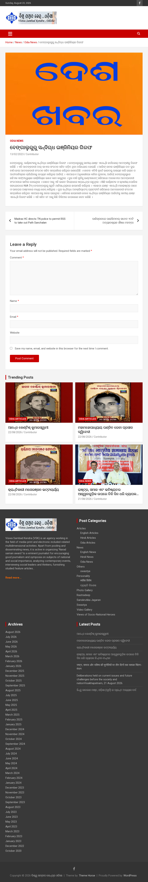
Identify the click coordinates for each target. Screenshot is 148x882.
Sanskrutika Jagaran (89, 600)
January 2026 (13, 666)
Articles (81, 528)
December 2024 (14, 729)
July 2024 (11, 753)
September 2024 (15, 743)
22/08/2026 (15, 432)
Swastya (82, 604)
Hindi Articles (88, 537)
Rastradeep (83, 595)
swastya (85, 571)
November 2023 (14, 792)
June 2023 (11, 816)
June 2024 (11, 758)
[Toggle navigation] (10, 34)
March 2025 (12, 714)
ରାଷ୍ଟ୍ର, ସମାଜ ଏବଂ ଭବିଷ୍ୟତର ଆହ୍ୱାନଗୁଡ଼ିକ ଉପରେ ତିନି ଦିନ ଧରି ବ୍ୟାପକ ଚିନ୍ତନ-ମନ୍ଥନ (107, 494)
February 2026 (13, 661)
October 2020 (13, 850)
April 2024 (11, 768)
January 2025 (13, 724)
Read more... (13, 578)
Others (81, 566)
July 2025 (11, 695)
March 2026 (12, 656)
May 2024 (11, 763)
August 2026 (12, 632)
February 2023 (13, 836)
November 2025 (14, 675)
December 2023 (14, 787)
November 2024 (14, 734)
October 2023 (13, 797)
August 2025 (12, 690)
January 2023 (13, 841)
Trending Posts (20, 377)
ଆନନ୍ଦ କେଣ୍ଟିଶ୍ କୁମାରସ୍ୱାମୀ (28, 427)
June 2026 (11, 641)
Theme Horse (87, 875)
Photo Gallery (85, 590)
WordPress (130, 875)
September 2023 (15, 802)
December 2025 (14, 671)
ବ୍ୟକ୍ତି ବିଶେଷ (88, 585)
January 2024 (13, 782)
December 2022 (14, 846)
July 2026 (11, 636)
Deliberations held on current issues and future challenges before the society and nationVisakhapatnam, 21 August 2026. (104, 679)
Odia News (16, 140)
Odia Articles (17, 419)
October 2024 (13, 739)
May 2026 (11, 646)
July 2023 (11, 812)
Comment (17, 257)
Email (14, 316)
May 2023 (11, 821)
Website (14, 332)
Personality (83, 576)
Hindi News (86, 557)
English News (88, 552)
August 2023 (12, 807)
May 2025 (11, 705)
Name (14, 301)
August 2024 (12, 748)
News (80, 547)
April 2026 (11, 651)
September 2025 (15, 685)
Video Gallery (84, 609)
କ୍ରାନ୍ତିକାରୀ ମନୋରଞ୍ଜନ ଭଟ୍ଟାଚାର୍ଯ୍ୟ (33, 490)
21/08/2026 (85, 498)
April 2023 (11, 826)
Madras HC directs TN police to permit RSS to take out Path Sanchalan (40, 220)
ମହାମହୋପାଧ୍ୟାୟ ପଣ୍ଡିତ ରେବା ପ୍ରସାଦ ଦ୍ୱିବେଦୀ (103, 640)
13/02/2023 (17, 154)
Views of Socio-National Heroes (96, 614)
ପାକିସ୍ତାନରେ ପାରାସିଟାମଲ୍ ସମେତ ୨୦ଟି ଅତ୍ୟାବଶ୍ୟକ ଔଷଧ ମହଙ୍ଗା (113, 220)
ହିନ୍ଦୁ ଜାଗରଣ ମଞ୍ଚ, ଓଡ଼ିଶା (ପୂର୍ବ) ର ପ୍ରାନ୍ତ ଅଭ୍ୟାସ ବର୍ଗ (106, 690)
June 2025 (11, 700)
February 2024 (13, 778)
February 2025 (13, 719)
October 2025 (13, 680)
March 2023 (12, 831)
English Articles (89, 533)
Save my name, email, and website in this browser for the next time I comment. (61, 348)
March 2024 (12, 773)
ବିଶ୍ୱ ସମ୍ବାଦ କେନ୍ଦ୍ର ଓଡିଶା (46, 875)
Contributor (32, 154)
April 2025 (11, 709)
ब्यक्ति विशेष (85, 580)
